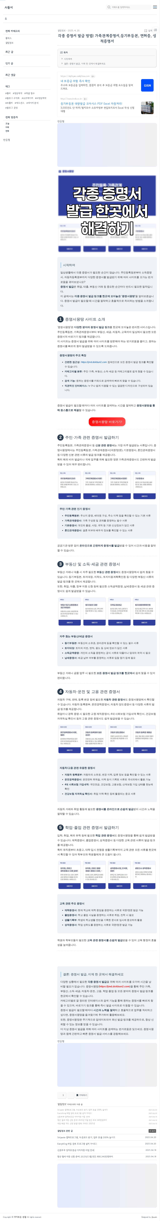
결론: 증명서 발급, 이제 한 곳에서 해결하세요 (84, 63)
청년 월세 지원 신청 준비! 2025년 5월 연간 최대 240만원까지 (82, 1120)
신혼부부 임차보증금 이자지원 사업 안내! (73, 1116)
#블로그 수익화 (12, 98)
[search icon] (108, 7)
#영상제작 (17, 93)
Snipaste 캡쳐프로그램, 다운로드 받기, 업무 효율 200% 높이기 (82, 1109)
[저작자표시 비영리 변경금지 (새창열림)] (152, 1096)
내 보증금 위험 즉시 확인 (75, 81)
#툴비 (8, 93)
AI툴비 (9, 7)
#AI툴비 (9, 102)
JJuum (154, 1217)
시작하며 (68, 59)
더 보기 (152, 1131)
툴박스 (8, 38)
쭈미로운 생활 (20, 1217)
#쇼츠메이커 (27, 98)
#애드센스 (19, 102)
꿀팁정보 (62, 30)
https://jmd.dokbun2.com (94, 362)
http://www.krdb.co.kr (71, 98)
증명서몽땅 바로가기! (107, 421)
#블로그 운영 (11, 107)
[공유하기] (70, 1095)
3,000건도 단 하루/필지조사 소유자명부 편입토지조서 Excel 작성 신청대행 (97, 109)
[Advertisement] (26, 161)
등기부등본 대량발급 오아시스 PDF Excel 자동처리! (91, 103)
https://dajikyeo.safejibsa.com (75, 76)
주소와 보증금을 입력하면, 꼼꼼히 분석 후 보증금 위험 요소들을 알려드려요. (97, 86)
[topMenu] (155, 7)
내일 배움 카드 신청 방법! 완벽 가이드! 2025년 (76, 1123)
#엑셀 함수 (29, 93)
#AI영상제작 (40, 98)
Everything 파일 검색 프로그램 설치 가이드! (74, 1113)
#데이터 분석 (32, 102)
